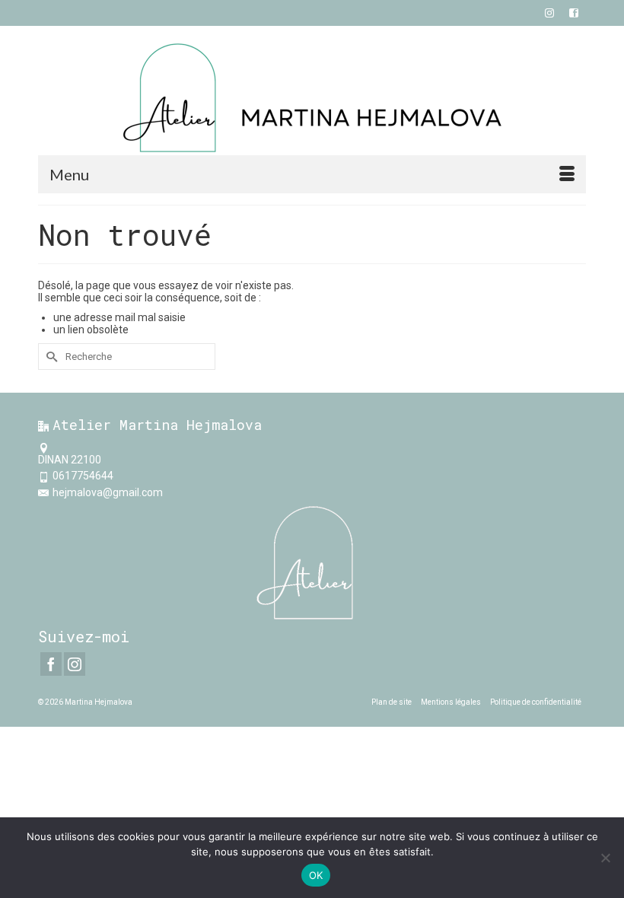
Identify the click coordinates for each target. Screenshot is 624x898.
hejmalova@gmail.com (108, 492)
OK (316, 875)
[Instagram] (74, 664)
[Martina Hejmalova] (312, 97)
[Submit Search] (49, 356)
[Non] (605, 857)
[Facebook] (51, 664)
